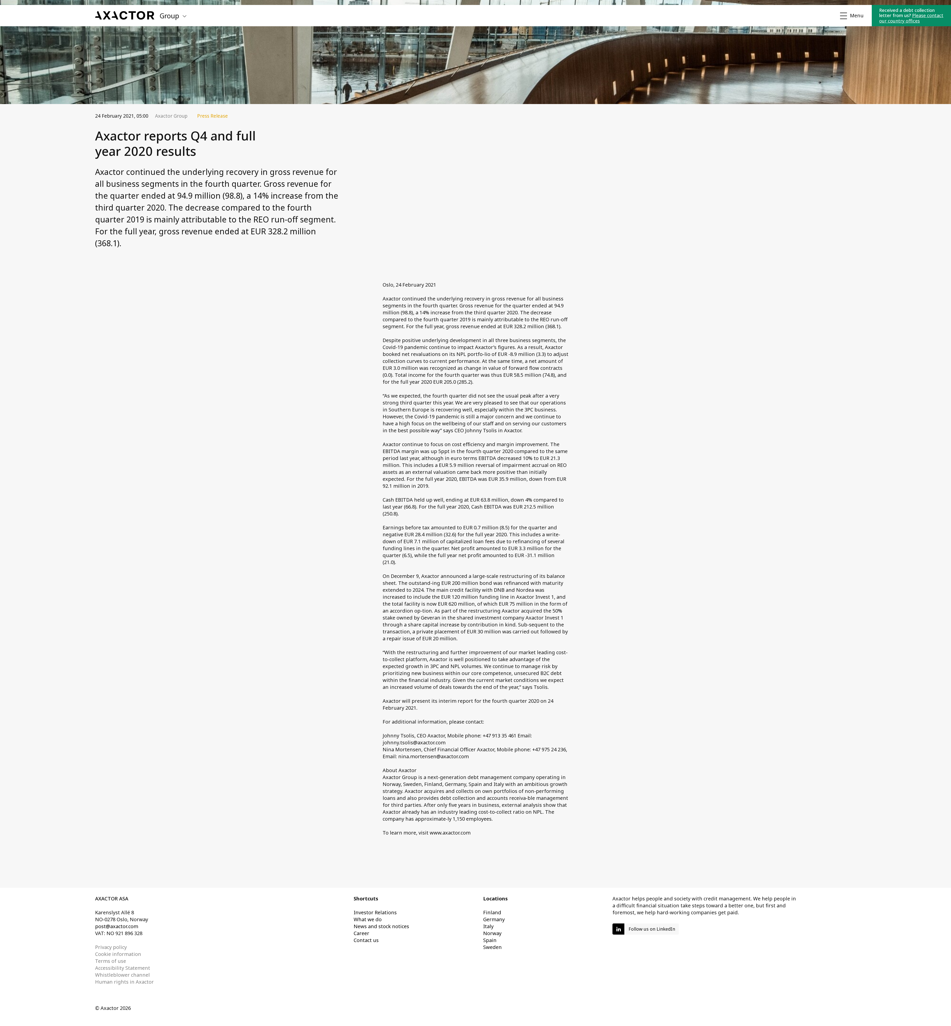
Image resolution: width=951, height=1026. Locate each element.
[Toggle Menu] (851, 16)
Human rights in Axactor (124, 981)
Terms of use (110, 961)
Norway (492, 933)
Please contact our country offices (911, 18)
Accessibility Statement (122, 968)
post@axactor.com (116, 926)
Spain (490, 940)
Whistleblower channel (122, 975)
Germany (494, 919)
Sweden (492, 947)
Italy (488, 926)
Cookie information (118, 954)
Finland (492, 912)
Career (361, 933)
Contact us (366, 940)
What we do (368, 919)
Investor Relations (375, 912)
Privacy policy (111, 947)
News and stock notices (381, 926)
